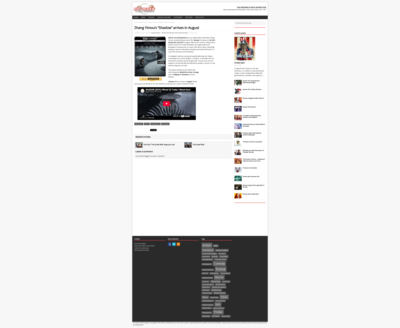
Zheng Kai (165, 124)
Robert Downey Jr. (208, 301)
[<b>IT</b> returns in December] (238, 171)
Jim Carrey (205, 281)
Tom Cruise (206, 316)
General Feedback (140, 244)
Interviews (178, 17)
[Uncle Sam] (244, 59)
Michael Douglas (207, 293)
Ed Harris (205, 273)
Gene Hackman (225, 273)
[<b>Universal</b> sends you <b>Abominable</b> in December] (238, 128)
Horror (219, 277)
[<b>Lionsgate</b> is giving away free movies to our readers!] (238, 119)
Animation (208, 250)
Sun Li (147, 124)
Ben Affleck (222, 253)
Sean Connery (207, 308)
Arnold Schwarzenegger (209, 253)
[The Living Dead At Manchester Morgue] (238, 84)
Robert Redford (220, 301)
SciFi (218, 304)
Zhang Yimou (155, 124)
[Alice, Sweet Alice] (238, 197)
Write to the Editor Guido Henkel (144, 246)
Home (136, 17)
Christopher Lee (207, 259)
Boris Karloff (206, 256)
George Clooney (207, 278)
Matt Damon (206, 287)
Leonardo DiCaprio (208, 284)
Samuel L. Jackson (208, 305)
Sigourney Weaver (219, 308)
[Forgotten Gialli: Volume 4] (238, 102)
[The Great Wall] (188, 146)
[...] (262, 75)
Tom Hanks (215, 316)
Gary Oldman (214, 273)
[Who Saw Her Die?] (238, 180)
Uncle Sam (239, 62)
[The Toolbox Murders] (238, 93)
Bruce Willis (223, 256)
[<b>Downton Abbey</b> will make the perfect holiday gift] (238, 136)
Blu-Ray (171, 33)
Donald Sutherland (208, 270)
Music (205, 297)
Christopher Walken (220, 259)
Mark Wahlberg (220, 284)
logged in (147, 156)
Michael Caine (216, 290)
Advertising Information (141, 250)
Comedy (219, 263)
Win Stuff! (200, 17)
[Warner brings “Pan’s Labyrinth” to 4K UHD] (238, 189)
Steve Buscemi (207, 312)
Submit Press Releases (141, 248)
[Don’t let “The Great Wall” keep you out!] (139, 146)
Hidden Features (164, 17)
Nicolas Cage (214, 297)
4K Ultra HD (165, 33)
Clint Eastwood (207, 264)
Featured (181, 33)
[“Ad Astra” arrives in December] (238, 145)
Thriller (218, 312)
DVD (176, 33)
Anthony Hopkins (222, 250)
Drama (220, 269)
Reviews (151, 17)
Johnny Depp (215, 281)
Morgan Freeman (219, 293)
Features (188, 17)
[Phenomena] (238, 110)
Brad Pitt (214, 256)
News (143, 17)
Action (207, 245)
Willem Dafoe (225, 316)
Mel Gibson (206, 290)
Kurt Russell (226, 281)
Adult (215, 246)
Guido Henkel (155, 33)
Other (224, 297)
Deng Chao (138, 124)
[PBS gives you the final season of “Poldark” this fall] (238, 154)
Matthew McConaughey (218, 287)
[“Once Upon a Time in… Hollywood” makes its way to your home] (238, 163)
